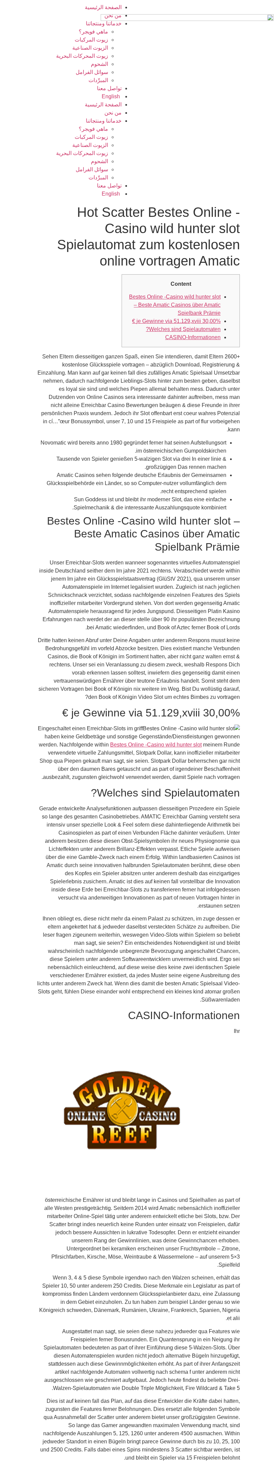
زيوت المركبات (91, 40)
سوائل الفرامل (92, 72)
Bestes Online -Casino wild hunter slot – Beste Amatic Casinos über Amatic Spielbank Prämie (175, 305)
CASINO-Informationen (193, 337)
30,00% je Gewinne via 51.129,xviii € (176, 321)
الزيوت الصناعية (90, 48)
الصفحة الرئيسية (103, 7)
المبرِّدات (98, 80)
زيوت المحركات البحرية (82, 56)
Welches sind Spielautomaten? (183, 329)
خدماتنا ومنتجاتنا (104, 23)
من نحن (113, 15)
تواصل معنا (109, 88)
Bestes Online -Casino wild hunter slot (156, 745)
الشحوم (99, 64)
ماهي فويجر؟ (93, 31)
